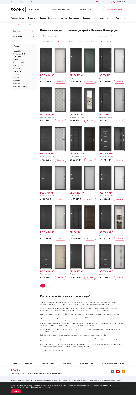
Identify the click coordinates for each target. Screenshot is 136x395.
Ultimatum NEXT (19, 54)
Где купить (120, 18)
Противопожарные (20, 86)
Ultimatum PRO (18, 63)
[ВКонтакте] (112, 371)
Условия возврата (86, 364)
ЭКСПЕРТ (16, 78)
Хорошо (16, 391)
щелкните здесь (44, 387)
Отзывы (43, 18)
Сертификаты (75, 18)
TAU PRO (16, 75)
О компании (33, 18)
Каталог (22, 18)
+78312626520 (120, 2)
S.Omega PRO (18, 66)
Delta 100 (28, 25)
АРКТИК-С (17, 72)
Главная (14, 18)
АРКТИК (16, 60)
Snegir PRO (17, 51)
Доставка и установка (57, 18)
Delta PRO (16, 81)
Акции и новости (107, 18)
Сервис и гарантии (91, 18)
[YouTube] (118, 371)
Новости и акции (48, 364)
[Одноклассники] (123, 371)
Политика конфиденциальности (113, 364)
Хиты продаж (18, 36)
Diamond (16, 69)
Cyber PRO (17, 57)
